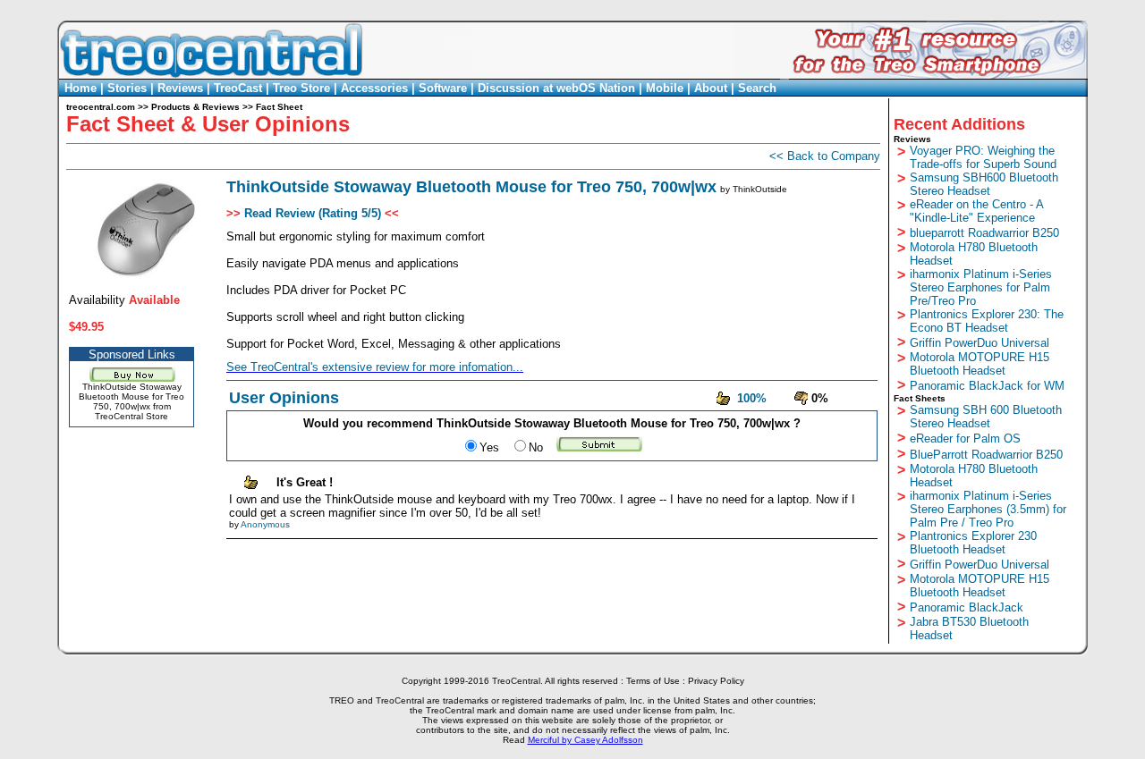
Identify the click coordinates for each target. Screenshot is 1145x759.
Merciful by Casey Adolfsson (585, 740)
